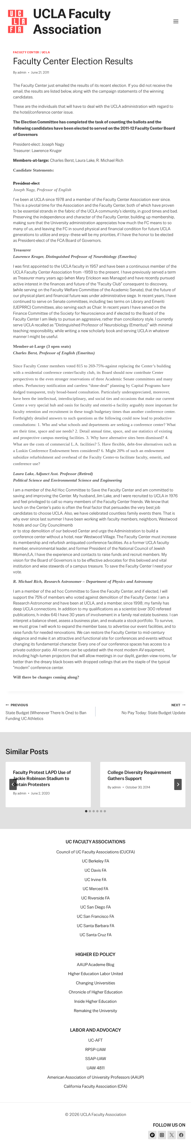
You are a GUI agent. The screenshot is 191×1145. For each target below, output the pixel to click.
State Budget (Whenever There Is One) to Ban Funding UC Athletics (46, 712)
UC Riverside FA (95, 898)
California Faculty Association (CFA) (95, 1086)
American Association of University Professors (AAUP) (95, 1077)
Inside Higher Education (95, 1001)
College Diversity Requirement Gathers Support (139, 775)
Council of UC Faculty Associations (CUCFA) (95, 852)
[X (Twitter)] (171, 1135)
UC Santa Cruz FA (96, 934)
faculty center (26, 52)
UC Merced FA (95, 888)
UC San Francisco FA (95, 916)
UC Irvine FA (95, 879)
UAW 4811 (96, 1068)
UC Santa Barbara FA (95, 925)
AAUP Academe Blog (95, 964)
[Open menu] (178, 21)
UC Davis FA (95, 870)
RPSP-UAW (95, 1049)
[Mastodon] (152, 1135)
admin (21, 72)
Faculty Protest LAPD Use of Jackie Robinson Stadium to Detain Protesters (42, 778)
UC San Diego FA (95, 907)
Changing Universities (95, 983)
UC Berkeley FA (95, 861)
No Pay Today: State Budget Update (153, 709)
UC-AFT (95, 1040)
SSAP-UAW (95, 1058)
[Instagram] (162, 1135)
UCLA (46, 52)
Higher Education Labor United (95, 973)
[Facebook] (181, 1135)
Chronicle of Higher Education (96, 992)
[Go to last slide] (13, 784)
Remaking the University (95, 1010)
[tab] (86, 811)
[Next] (178, 784)
